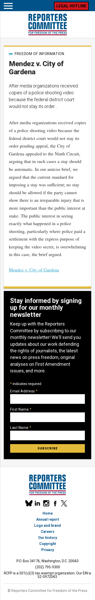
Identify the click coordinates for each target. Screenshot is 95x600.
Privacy (47, 550)
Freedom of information (39, 54)
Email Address (24, 391)
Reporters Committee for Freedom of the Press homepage (47, 24)
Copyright (47, 544)
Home (48, 513)
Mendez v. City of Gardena (34, 270)
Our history (47, 538)
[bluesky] (28, 503)
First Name (20, 409)
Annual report (47, 519)
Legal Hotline (71, 6)
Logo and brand (47, 525)
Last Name (20, 427)
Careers (47, 532)
